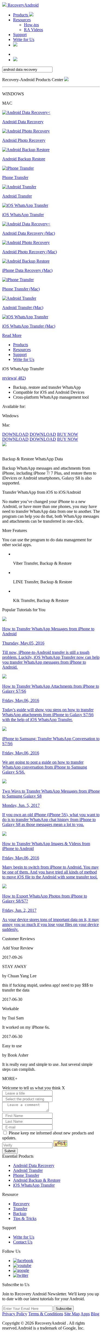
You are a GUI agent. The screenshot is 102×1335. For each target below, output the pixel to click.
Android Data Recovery (33, 1165)
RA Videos (33, 29)
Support (20, 34)
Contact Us (22, 1242)
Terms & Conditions (45, 1314)
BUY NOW (67, 434)
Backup (19, 1213)
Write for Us (23, 39)
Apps (85, 1314)
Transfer (20, 1208)
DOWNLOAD (15, 434)
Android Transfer (28, 1170)
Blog (95, 1314)
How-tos (31, 24)
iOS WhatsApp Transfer (34, 1185)
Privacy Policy (14, 1314)
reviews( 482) (14, 378)
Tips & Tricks (24, 1218)
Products (21, 15)
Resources (22, 19)
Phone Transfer (26, 1175)
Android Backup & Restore (36, 1180)
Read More (11, 335)
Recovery (21, 1203)
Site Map (72, 1314)
